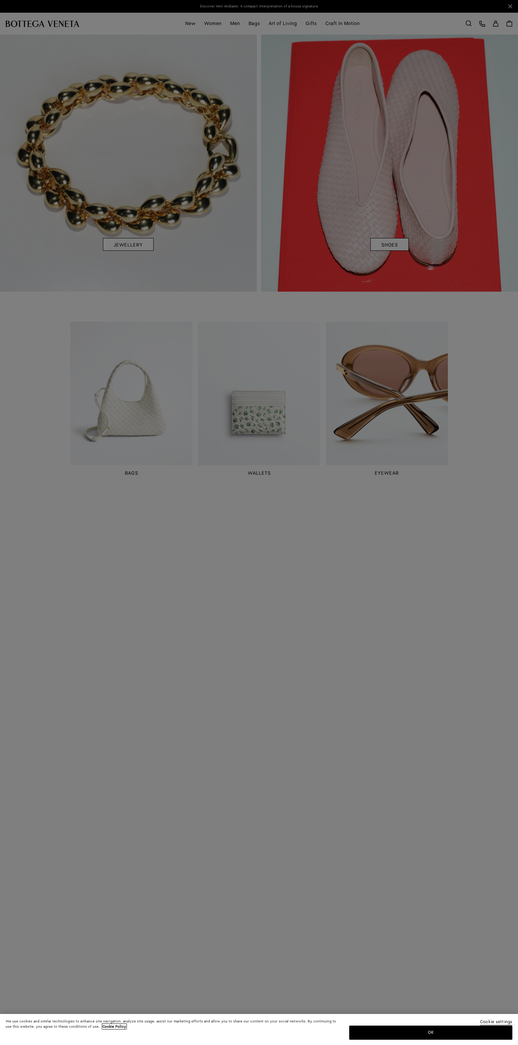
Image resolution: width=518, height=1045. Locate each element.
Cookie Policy (114, 1026)
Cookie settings (496, 1022)
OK (431, 1032)
